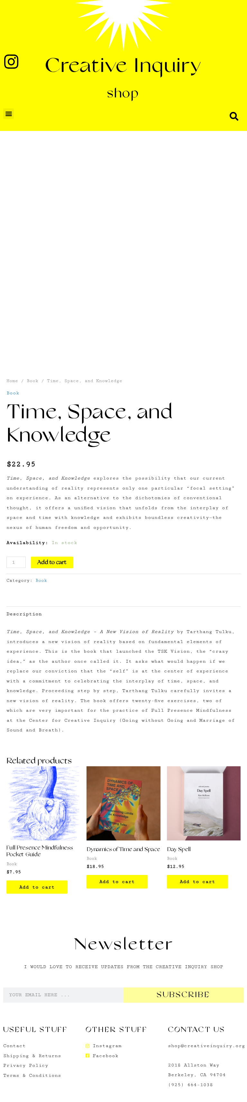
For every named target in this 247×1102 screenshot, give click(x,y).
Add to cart (52, 562)
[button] (8, 113)
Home (12, 380)
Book (32, 380)
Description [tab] (24, 614)
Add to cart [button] (37, 887)
